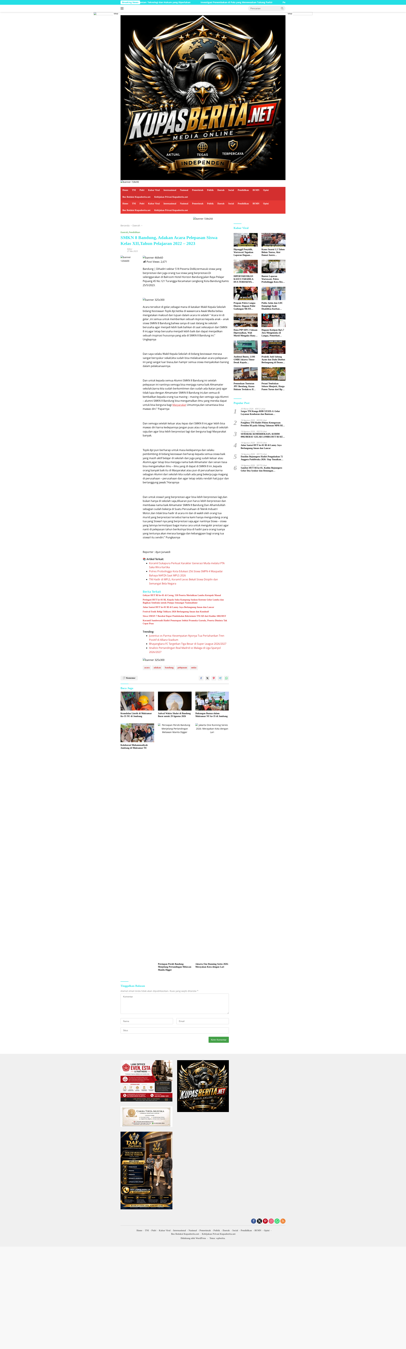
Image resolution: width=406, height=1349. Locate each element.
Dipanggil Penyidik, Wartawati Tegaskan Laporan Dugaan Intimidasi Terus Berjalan (243, 252)
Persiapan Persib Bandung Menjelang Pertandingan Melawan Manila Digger (174, 967)
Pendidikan (243, 190)
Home (125, 190)
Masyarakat (179, 405)
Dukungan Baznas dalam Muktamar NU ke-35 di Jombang (211, 714)
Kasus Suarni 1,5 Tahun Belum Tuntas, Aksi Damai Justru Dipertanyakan (273, 252)
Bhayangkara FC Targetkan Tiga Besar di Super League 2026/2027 (187, 643)
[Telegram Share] (220, 678)
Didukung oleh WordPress (193, 1238)
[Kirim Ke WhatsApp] (226, 678)
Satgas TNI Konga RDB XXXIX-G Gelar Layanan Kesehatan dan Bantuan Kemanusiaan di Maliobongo (260, 413)
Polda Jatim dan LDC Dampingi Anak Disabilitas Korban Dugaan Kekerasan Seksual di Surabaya (272, 306)
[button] (282, 8)
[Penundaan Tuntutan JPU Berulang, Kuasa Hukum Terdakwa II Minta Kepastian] (246, 374)
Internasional (170, 190)
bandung (169, 667)
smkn (193, 667)
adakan (157, 667)
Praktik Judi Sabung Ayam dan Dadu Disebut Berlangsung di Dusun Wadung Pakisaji (273, 360)
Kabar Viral (154, 190)
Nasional (184, 190)
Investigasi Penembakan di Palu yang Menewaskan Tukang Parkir (173, 2)
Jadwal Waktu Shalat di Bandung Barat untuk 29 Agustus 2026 (174, 714)
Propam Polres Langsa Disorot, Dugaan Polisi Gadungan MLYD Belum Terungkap (244, 306)
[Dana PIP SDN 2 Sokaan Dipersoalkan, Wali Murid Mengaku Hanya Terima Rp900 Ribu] (246, 320)
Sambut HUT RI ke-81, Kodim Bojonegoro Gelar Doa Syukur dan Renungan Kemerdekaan (261, 469)
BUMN (256, 190)
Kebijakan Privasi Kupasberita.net (171, 197)
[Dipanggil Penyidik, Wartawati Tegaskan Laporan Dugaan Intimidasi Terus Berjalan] (246, 239)
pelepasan (182, 667)
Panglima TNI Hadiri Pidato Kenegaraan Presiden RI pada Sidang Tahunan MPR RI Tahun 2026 (262, 424)
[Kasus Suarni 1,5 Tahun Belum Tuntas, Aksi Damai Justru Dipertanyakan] (273, 239)
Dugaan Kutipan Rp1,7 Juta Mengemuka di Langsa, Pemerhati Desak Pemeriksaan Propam (273, 333)
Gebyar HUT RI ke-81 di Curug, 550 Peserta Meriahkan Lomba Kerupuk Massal (182, 595)
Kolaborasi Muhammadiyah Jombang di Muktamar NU (134, 746)
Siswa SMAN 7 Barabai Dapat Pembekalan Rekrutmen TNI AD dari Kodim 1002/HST (184, 616)
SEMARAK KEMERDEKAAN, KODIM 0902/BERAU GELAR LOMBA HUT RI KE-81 (262, 435)
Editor (129, 249)
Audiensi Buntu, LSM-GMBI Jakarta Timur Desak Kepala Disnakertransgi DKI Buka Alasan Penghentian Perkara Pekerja (244, 360)
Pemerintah (197, 190)
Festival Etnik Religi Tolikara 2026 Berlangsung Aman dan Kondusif (176, 611)
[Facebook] (253, 1221)
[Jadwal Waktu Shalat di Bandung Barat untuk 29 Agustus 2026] (175, 701)
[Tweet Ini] (207, 678)
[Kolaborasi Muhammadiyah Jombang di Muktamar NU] (137, 732)
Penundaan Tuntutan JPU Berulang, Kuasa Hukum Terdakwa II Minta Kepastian (244, 386)
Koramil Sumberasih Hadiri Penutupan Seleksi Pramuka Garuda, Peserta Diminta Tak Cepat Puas (185, 622)
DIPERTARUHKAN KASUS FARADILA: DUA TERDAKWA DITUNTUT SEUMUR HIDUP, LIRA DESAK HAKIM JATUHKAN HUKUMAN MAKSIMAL (244, 279)
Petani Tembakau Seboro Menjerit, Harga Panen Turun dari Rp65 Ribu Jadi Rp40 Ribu (273, 386)
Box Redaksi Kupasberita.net (136, 197)
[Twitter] (259, 1221)
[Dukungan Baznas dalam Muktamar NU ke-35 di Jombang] (212, 701)
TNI (134, 190)
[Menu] (123, 8)
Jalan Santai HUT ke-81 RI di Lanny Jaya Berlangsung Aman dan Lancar (178, 607)
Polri (142, 190)
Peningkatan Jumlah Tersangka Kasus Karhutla (244, 2)
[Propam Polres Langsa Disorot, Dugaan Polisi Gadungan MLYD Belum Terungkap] (246, 293)
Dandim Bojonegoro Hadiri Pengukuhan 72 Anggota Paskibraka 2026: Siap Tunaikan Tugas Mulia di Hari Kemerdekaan (262, 458)
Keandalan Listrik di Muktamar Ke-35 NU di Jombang (136, 714)
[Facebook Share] (201, 678)
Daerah (220, 190)
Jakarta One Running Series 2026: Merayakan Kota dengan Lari (212, 965)
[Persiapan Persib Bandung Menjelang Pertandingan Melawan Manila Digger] (175, 842)
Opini (266, 190)
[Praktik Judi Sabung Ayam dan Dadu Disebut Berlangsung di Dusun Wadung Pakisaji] (273, 347)
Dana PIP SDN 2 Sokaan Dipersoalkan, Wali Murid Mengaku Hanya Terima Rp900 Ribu (245, 333)
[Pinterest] (265, 1221)
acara (147, 667)
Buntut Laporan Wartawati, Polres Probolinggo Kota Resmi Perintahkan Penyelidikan (273, 279)
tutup (116, 14)
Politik (210, 190)
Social (231, 190)
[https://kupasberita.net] (203, 97)
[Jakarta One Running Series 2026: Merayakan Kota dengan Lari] (212, 842)
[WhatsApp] (277, 1221)
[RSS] (282, 1221)
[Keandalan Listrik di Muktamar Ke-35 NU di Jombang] (137, 701)
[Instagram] (271, 1221)
